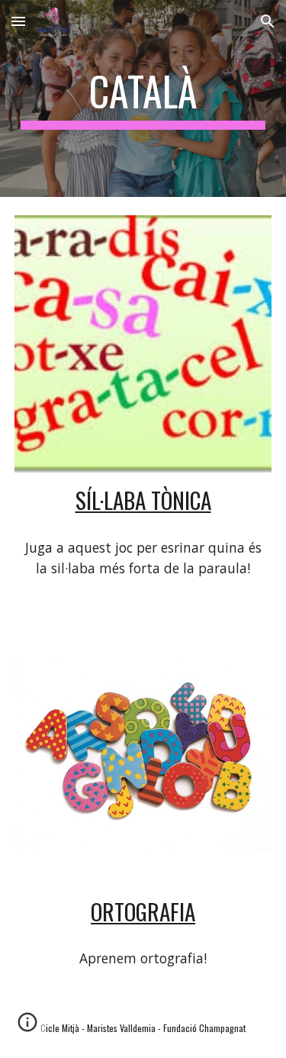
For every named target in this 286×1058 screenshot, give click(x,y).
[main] (143, 98)
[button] (18, 21)
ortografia (143, 911)
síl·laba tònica (143, 499)
